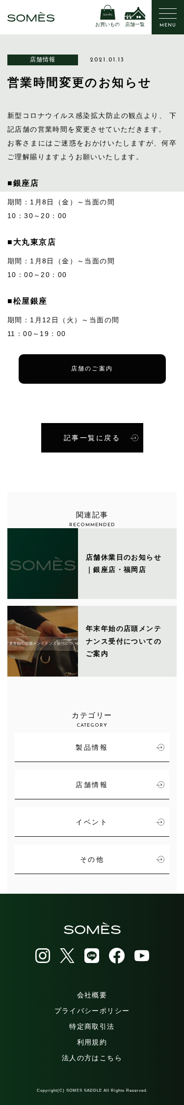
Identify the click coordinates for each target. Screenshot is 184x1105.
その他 (92, 859)
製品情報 (92, 747)
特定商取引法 (91, 1026)
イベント (92, 822)
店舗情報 (43, 59)
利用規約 (92, 1042)
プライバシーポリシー (92, 1011)
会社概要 (92, 995)
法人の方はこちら (92, 1058)
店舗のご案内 (92, 369)
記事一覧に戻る (92, 438)
